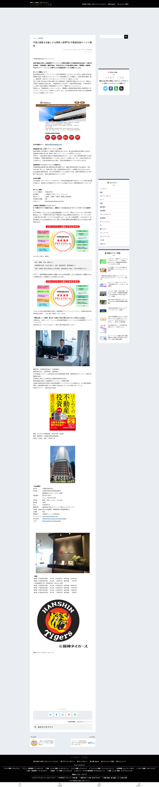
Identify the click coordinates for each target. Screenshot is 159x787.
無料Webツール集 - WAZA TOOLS (90, 777)
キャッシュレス (105, 222)
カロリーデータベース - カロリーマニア (44, 777)
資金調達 (102, 218)
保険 (101, 192)
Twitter (105, 91)
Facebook (111, 91)
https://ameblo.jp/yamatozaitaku (51, 521)
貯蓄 (101, 203)
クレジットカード (105, 196)
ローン (102, 199)
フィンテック (104, 233)
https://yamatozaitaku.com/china (54, 201)
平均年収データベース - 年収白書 (68, 777)
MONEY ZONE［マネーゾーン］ (81, 780)
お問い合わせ (111, 4)
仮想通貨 (102, 210)
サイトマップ (122, 761)
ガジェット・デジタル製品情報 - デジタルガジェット (90, 770)
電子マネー (103, 229)
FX (101, 225)
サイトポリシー (83, 761)
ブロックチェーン (105, 214)
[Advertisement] (79, 20)
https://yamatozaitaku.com (53, 144)
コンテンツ (103, 188)
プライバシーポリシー (68, 761)
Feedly (116, 91)
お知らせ (102, 244)
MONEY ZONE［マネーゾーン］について (94, 4)
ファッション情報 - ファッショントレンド (102, 768)
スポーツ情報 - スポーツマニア (146, 768)
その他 (102, 240)
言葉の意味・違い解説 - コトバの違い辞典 (115, 777)
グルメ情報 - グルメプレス (12, 768)
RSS (121, 91)
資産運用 (79, 721)
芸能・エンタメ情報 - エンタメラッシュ (57, 768)
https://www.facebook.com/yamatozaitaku (54, 518)
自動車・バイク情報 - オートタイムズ (61, 770)
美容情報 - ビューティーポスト (125, 768)
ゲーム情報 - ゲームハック (79, 768)
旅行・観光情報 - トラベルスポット (38, 770)
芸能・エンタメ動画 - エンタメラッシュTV (120, 770)
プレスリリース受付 (122, 4)
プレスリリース (87, 721)
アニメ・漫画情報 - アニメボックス (33, 768)
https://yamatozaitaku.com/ (50, 516)
